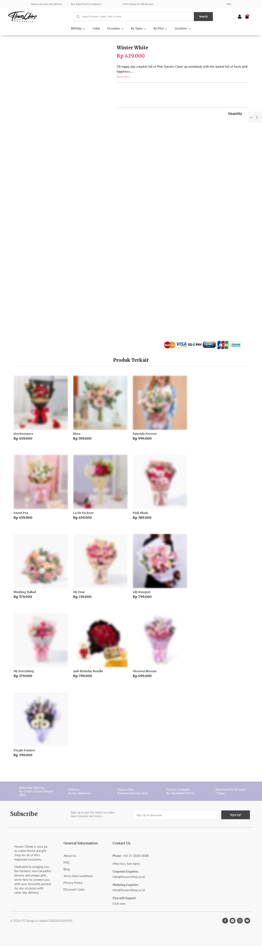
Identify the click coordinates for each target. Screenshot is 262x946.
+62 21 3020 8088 (135, 855)
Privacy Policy (72, 882)
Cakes (96, 28)
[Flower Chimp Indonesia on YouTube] (232, 921)
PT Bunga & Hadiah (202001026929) (47, 920)
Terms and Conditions (78, 876)
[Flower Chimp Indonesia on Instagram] (240, 921)
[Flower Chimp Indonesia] (41, 16)
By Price (159, 28)
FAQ (229, 4)
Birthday (76, 28)
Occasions (114, 28)
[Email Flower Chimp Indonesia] (247, 921)
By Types (137, 28)
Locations (181, 28)
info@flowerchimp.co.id (129, 877)
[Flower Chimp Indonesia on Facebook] (225, 921)
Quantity (235, 114)
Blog (66, 869)
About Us (69, 855)
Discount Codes (74, 889)
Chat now (119, 903)
